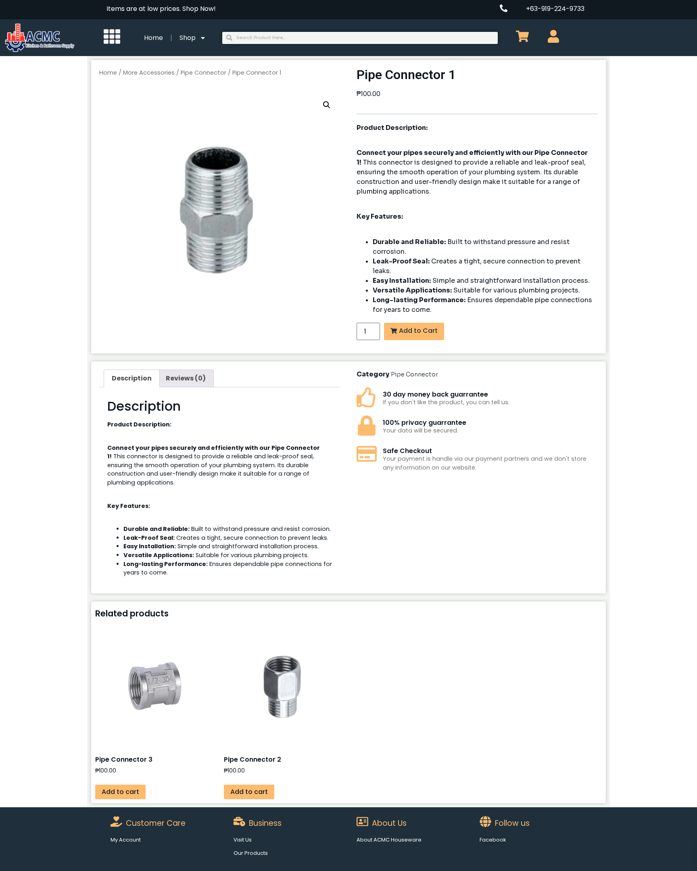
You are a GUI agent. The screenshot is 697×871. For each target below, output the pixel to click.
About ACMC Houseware (389, 839)
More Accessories (149, 73)
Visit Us (243, 839)
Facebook (493, 839)
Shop (187, 37)
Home (153, 37)
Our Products (251, 853)
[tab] (132, 378)
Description (132, 378)
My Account (126, 839)
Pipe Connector (203, 73)
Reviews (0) (186, 378)
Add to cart (120, 791)
